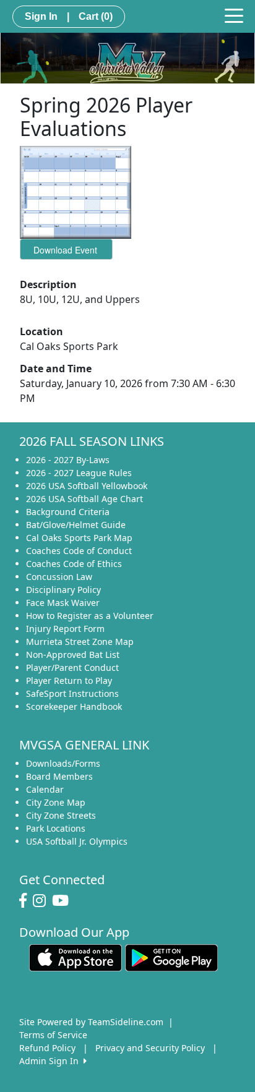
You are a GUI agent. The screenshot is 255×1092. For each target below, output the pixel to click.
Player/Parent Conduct (72, 667)
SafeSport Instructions (72, 693)
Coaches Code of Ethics (74, 563)
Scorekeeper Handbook (74, 706)
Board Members (59, 776)
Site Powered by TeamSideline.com (91, 1022)
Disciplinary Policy (63, 589)
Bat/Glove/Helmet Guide (76, 525)
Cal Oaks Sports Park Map (79, 538)
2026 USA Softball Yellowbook (86, 486)
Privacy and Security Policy (150, 1048)
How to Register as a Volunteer (89, 615)
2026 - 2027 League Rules (79, 473)
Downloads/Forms (63, 763)
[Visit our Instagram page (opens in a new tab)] (42, 901)
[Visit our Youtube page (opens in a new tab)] (63, 901)
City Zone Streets (61, 815)
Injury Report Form (65, 628)
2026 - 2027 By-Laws (68, 460)
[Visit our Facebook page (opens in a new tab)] (26, 901)
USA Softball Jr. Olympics (76, 841)
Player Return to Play (69, 680)
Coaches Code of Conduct (79, 551)
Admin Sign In (51, 1061)
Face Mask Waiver (63, 602)
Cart (96, 16)
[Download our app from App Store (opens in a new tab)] (75, 956)
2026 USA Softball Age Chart (84, 499)
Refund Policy (47, 1048)
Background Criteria (68, 512)
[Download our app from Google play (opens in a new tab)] (171, 956)
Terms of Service (53, 1035)
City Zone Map (55, 802)
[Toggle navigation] (234, 14)
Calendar (45, 789)
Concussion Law (59, 576)
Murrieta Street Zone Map (80, 641)
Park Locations (55, 828)
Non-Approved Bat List (72, 654)
